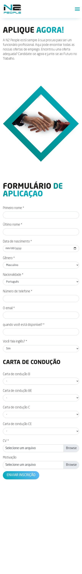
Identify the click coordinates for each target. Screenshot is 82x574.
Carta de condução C (16, 407)
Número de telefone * (17, 291)
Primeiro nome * (13, 208)
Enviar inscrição (21, 475)
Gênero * (9, 258)
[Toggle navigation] (77, 9)
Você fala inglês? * (15, 341)
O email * (9, 308)
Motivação (9, 457)
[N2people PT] (12, 9)
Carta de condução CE (17, 424)
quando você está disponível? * (23, 325)
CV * (6, 441)
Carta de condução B (16, 374)
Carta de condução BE (17, 391)
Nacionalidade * (13, 274)
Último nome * (12, 224)
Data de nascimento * (17, 241)
